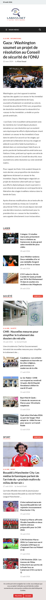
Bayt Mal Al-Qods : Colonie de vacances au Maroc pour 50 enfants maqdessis (30, 401)
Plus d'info (18, 596)
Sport (13, 469)
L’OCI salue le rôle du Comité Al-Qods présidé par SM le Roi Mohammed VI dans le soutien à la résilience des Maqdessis (31, 279)
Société (13, 328)
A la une (6, 38)
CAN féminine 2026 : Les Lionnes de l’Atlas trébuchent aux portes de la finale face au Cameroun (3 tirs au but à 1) (31, 566)
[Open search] (40, 30)
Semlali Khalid (22, 342)
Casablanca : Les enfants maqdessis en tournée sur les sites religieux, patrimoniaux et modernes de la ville (31, 363)
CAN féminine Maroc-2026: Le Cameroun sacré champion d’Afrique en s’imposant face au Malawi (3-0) (31, 544)
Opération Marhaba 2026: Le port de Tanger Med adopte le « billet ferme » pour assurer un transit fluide (31, 420)
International (16, 38)
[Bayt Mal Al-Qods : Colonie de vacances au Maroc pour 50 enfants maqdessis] (10, 398)
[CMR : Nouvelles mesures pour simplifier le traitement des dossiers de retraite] (23, 302)
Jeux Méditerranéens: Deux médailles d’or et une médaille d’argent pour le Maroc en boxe (30, 260)
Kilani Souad (21, 61)
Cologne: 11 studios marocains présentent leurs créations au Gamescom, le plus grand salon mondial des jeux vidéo (31, 240)
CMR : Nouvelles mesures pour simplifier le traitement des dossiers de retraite (20, 335)
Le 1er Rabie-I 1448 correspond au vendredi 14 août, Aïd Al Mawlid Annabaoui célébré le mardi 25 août (30, 383)
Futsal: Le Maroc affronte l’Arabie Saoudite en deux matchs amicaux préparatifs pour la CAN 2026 (31, 524)
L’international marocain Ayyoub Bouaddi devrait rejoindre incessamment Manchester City (30, 506)
